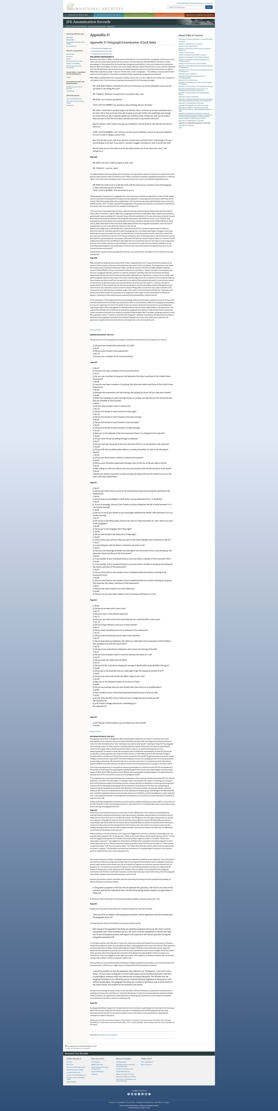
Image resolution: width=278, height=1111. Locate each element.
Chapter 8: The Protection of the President (192, 63)
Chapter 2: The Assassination (188, 46)
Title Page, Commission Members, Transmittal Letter (196, 39)
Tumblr (139, 1094)
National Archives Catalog (75, 1070)
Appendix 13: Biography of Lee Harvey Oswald (193, 105)
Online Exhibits (71, 1082)
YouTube (142, 1094)
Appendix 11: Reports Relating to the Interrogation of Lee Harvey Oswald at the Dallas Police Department (196, 100)
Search (209, 7)
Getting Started (121, 1062)
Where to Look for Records (125, 1074)
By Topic (69, 1062)
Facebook (128, 1094)
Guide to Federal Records (124, 1069)
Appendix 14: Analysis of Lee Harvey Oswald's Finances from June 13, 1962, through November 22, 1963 (195, 109)
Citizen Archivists (183, 3)
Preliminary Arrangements (102, 48)
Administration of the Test (102, 51)
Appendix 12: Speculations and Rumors (191, 103)
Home (68, 26)
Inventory (69, 56)
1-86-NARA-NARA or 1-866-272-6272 (139, 1108)
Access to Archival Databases (76, 1075)
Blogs (146, 1094)
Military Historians (97, 1065)
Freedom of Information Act (145, 1102)
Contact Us (208, 3)
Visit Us (169, 15)
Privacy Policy (130, 1102)
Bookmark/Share (197, 3)
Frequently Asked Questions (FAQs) (75, 43)
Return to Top (95, 330)
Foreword (182, 42)
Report (68, 59)
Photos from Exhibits (73, 63)
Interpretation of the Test (102, 54)
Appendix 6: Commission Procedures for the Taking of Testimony (195, 83)
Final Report (70, 91)
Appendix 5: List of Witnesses (188, 80)
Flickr (149, 1094)
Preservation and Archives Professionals (100, 1068)
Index (180, 128)
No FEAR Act (159, 1102)
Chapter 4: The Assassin (186, 52)
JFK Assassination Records (97, 26)
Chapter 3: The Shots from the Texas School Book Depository (195, 49)
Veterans (94, 1074)
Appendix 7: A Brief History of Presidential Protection (196, 86)
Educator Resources (139, 15)
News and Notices (147, 1062)
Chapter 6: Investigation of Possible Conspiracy (194, 57)
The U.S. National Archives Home (94, 6)
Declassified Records (123, 1071)
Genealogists (95, 1062)
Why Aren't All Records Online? (126, 1077)
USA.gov (166, 1102)
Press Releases (71, 46)
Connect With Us (139, 1091)
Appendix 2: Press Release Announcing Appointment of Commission (196, 70)
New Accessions (146, 1065)
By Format (70, 1065)
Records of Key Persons (74, 61)
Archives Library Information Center (76, 1078)
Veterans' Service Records (108, 15)
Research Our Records (78, 15)
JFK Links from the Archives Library (75, 102)
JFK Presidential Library (74, 99)
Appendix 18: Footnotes (186, 125)
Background (70, 40)
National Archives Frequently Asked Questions (125, 1065)
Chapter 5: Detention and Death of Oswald (192, 55)
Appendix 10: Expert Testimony (189, 97)
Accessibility (121, 1102)
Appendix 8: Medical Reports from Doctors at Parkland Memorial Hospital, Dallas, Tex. (193, 89)
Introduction (70, 54)
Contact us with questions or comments (77, 1048)
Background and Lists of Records (74, 88)
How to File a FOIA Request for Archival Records (126, 1080)
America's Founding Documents (199, 15)
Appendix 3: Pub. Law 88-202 (188, 74)
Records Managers (97, 1071)
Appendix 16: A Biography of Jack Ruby (191, 121)
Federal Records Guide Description (73, 67)
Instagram (135, 1094)
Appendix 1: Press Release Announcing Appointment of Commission (196, 66)
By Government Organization (76, 1067)
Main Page (69, 37)
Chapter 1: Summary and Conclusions (191, 44)
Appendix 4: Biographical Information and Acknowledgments (192, 77)
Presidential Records (73, 1072)
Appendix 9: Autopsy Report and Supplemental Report (194, 93)
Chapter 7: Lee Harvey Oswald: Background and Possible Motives (194, 60)
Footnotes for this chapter (107, 1035)
